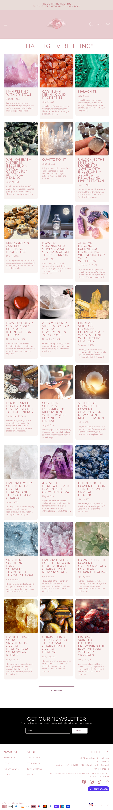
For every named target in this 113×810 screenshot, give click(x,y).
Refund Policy (10, 763)
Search (7, 774)
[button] (5, 24)
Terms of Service (11, 768)
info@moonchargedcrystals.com (94, 758)
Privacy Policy (10, 757)
